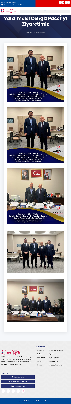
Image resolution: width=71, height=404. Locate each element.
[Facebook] (60, 2)
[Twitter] (63, 2)
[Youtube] (68, 2)
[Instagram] (66, 2)
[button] (45, 11)
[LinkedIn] (13, 391)
